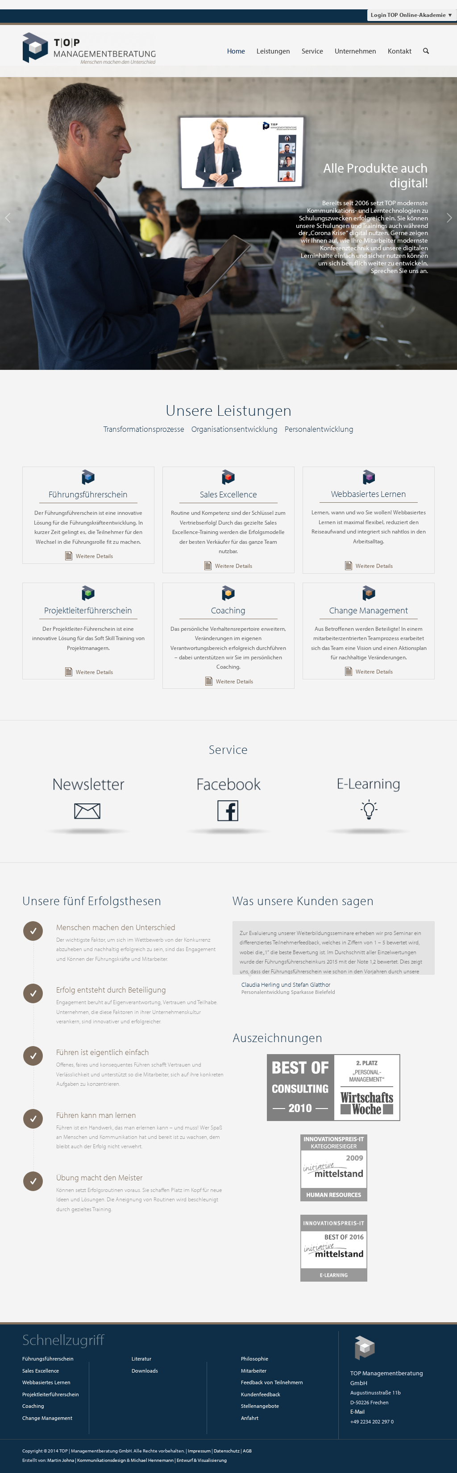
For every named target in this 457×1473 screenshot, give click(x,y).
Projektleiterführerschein (88, 610)
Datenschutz (227, 1454)
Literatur (141, 1361)
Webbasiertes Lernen (368, 493)
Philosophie (254, 1361)
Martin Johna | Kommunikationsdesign (86, 1463)
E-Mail (357, 1414)
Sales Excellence (228, 494)
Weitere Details (94, 555)
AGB (247, 1454)
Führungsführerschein (88, 494)
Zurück (8, 217)
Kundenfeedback (260, 1397)
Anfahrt (249, 1421)
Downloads (145, 1373)
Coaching (228, 610)
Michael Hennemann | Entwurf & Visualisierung (179, 1463)
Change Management (368, 610)
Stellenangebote (260, 1409)
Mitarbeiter (253, 1373)
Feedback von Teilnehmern (272, 1385)
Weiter (449, 217)
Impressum (199, 1454)
